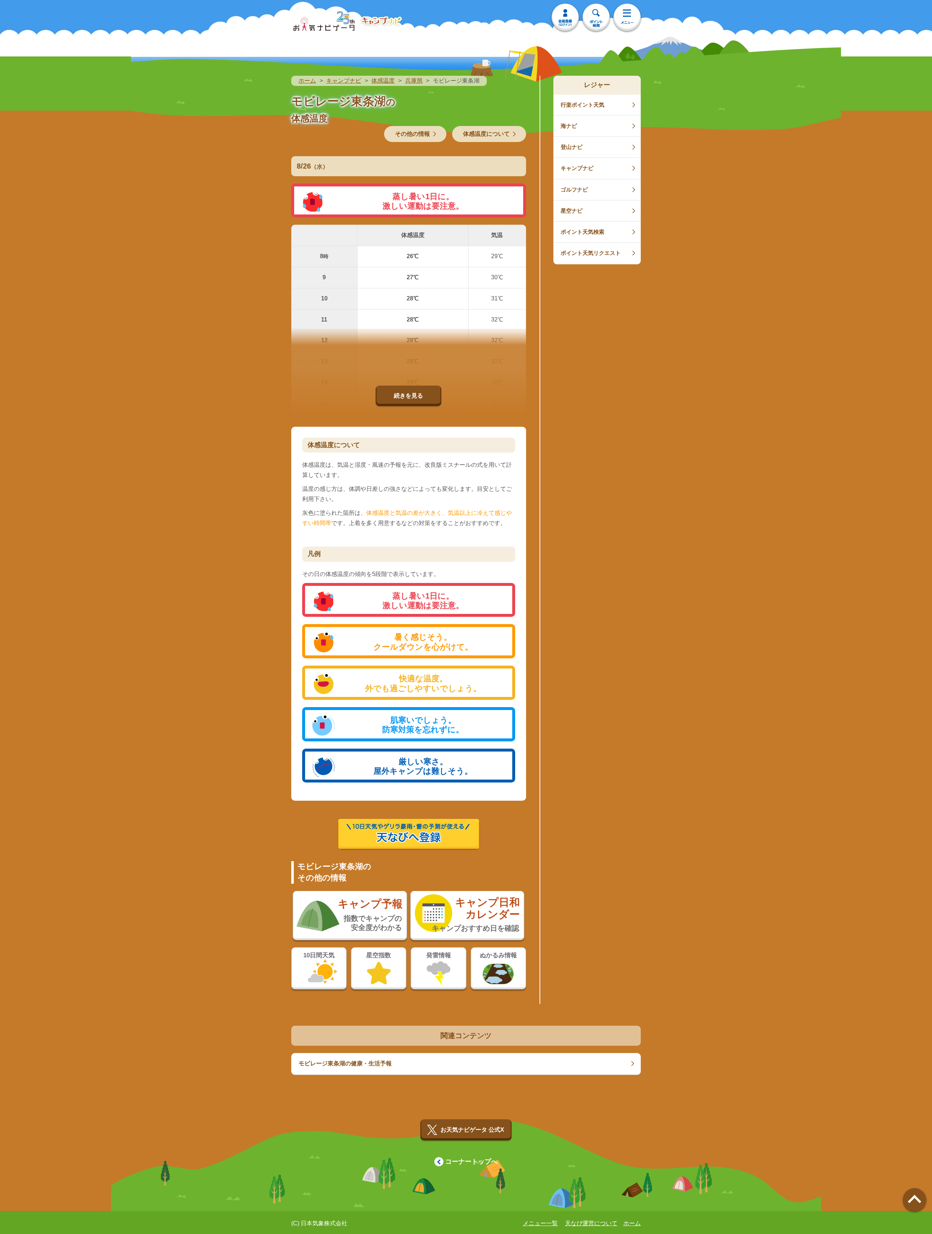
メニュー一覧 (540, 1223)
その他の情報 (412, 134)
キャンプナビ (343, 81)
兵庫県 (414, 81)
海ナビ (569, 126)
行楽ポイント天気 (582, 105)
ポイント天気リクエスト (591, 253)
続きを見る (408, 396)
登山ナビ (571, 147)
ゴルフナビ (574, 189)
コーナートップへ (471, 1161)
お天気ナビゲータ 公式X (472, 1130)
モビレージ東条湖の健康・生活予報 (345, 1063)
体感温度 (383, 81)
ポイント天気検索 (582, 232)
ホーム (307, 81)
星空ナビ (571, 211)
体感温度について (486, 134)
